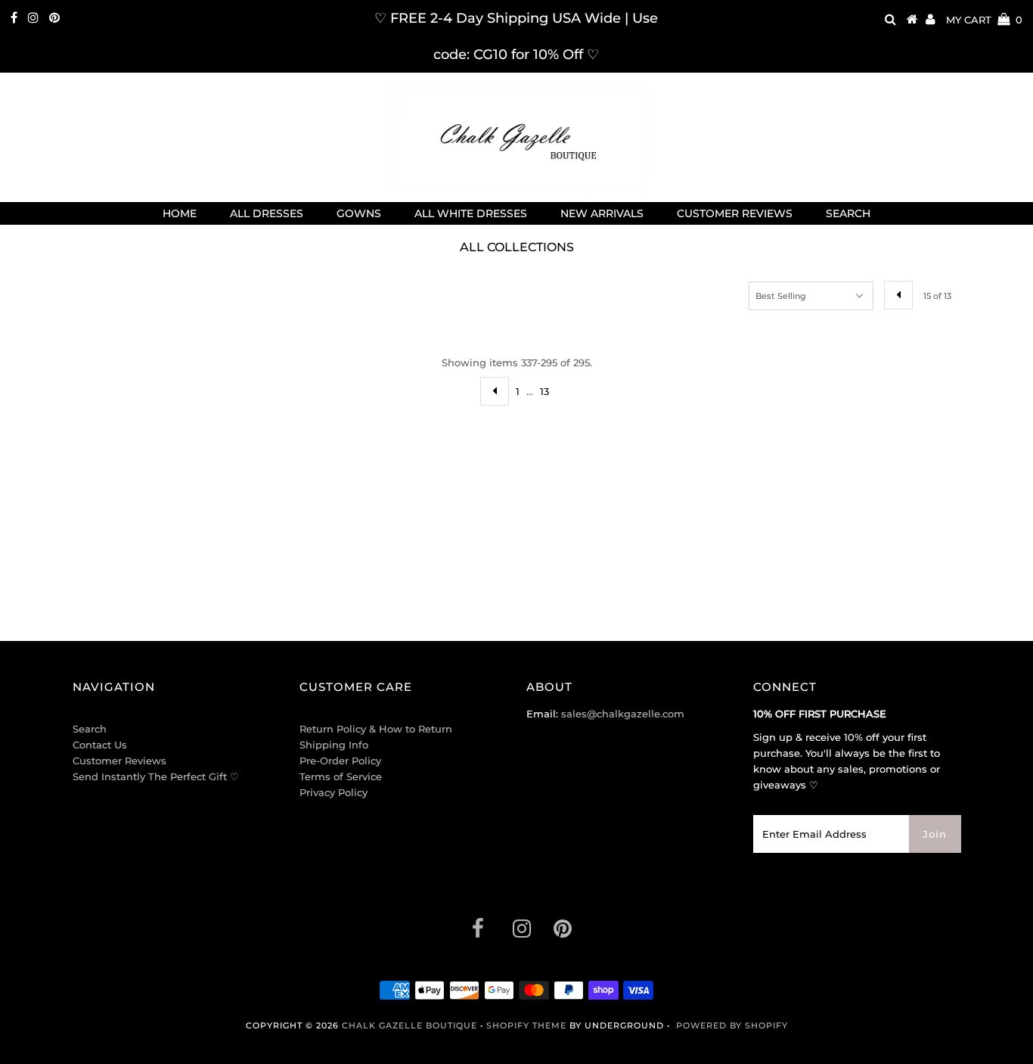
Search (90, 729)
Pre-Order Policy (340, 760)
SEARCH (848, 213)
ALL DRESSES (266, 213)
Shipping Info (333, 745)
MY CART (984, 20)
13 (544, 391)
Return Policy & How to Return (375, 729)
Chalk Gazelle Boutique (409, 1025)
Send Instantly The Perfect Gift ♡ (156, 776)
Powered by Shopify (732, 1025)
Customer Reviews (119, 760)
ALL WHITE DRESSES (470, 213)
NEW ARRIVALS (602, 213)
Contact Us (100, 745)
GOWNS (359, 213)
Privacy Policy (333, 792)
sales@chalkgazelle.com (622, 714)
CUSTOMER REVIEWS (735, 213)
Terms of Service (340, 776)
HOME (180, 213)
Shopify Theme (526, 1025)
